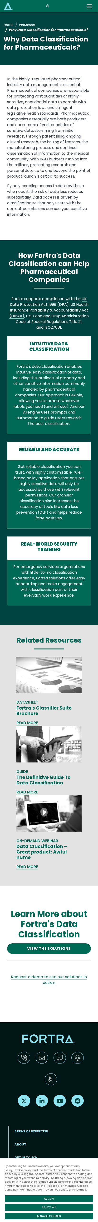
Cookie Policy (22, 1170)
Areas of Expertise (31, 1131)
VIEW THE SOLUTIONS (49, 948)
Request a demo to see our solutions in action (49, 979)
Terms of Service (55, 1170)
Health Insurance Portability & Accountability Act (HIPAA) (49, 310)
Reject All (49, 1207)
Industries (27, 24)
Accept (49, 1199)
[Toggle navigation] (90, 6)
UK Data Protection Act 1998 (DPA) (48, 301)
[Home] (8, 6)
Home (9, 24)
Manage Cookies (49, 1216)
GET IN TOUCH (26, 1157)
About (20, 1144)
